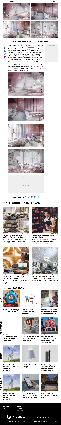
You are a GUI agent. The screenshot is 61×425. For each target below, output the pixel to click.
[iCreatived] (17, 417)
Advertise (5, 410)
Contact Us (5, 412)
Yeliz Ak (27, 233)
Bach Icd (4, 46)
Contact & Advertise (21, 412)
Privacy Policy (20, 408)
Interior (4, 44)
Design (1, 356)
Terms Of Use (20, 410)
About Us (5, 408)
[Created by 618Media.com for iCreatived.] (56, 421)
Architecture (1, 327)
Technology (1, 384)
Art (1, 300)
